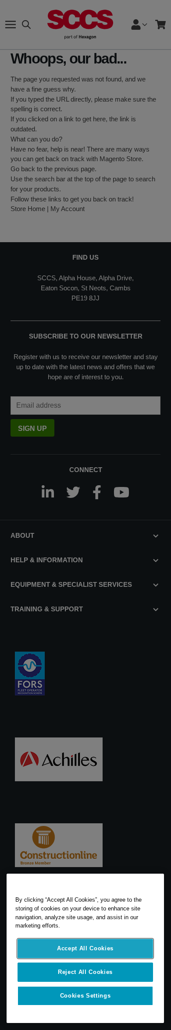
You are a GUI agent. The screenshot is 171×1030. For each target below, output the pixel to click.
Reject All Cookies (85, 972)
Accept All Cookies (85, 948)
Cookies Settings (85, 995)
